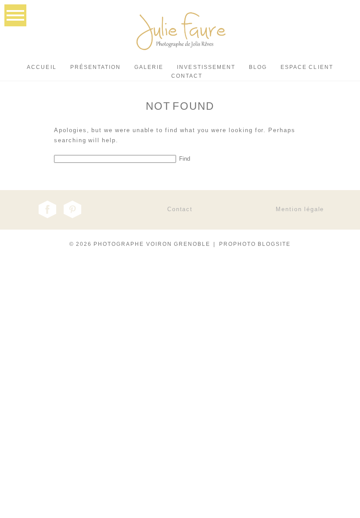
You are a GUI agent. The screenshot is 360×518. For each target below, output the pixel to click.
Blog (258, 67)
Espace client (307, 67)
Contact (186, 76)
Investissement (206, 67)
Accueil (41, 67)
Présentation (95, 67)
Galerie (148, 67)
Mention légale (300, 209)
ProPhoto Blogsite (255, 244)
